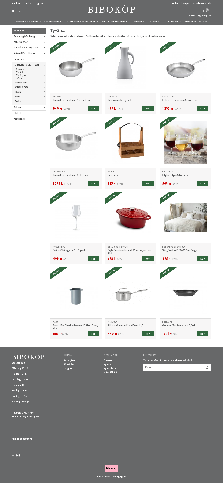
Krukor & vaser (22, 86)
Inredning (138, 22)
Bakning (154, 22)
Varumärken (172, 22)
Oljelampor (21, 78)
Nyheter (108, 364)
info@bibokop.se (29, 416)
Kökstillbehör (52, 22)
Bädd (17, 96)
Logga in (39, 3)
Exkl (209, 16)
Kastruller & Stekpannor (81, 22)
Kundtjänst (17, 3)
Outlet (203, 22)
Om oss (108, 360)
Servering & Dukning (27, 22)
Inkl (203, 16)
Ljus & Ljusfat (21, 75)
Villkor (29, 3)
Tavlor (18, 101)
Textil (18, 91)
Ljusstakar (20, 72)
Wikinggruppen (119, 476)
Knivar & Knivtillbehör (114, 22)
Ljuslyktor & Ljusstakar (27, 64)
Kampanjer (190, 22)
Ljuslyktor (20, 69)
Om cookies (110, 372)
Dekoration (21, 82)
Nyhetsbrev (110, 368)
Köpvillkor (69, 364)
